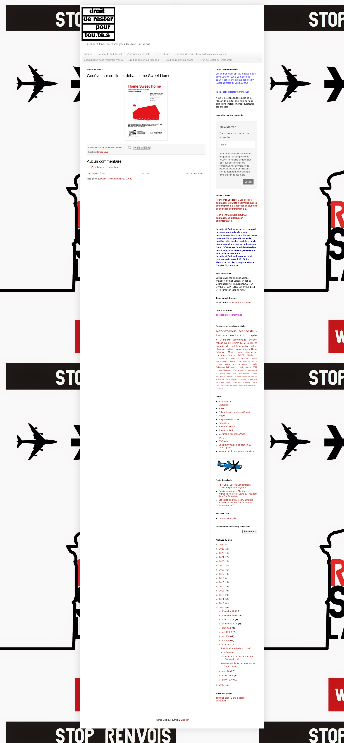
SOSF (221, 408)
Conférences (227, 652)
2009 (222, 607)
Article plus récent (96, 173)
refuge (219, 342)
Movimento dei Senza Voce (232, 434)
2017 (222, 574)
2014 (222, 586)
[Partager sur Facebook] (145, 148)
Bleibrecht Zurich (227, 430)
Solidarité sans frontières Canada (235, 412)
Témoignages (222, 698)
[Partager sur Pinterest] (148, 148)
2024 (222, 544)
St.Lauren (248, 370)
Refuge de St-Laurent (109, 53)
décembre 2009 (230, 611)
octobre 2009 (228, 619)
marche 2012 (251, 367)
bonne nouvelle (237, 367)
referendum (244, 373)
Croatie (223, 361)
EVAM (235, 342)
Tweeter (248, 302)
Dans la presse (238, 698)
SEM (243, 342)
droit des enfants (249, 358)
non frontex (231, 373)
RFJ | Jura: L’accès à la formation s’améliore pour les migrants (235, 486)
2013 (222, 590)
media (227, 364)
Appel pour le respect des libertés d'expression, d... (237, 657)
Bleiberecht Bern (227, 426)
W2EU (222, 415)
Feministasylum (243, 376)
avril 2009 (227, 644)
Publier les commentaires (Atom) (116, 179)
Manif (230, 352)
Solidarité (252, 342)
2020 (222, 561)
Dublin (227, 342)
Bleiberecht (221, 700)
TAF (228, 367)
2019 (222, 565)
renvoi (232, 355)
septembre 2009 (230, 623)
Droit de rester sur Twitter (180, 59)
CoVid (240, 370)
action (230, 349)
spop (239, 352)
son (223, 388)
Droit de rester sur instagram (216, 59)
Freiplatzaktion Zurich (229, 419)
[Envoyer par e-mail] (135, 148)
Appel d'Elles (231, 370)
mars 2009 (227, 671)
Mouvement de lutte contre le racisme (237, 451)
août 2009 (227, 628)
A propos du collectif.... (140, 53)
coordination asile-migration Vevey (103, 59)
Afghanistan (251, 352)
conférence (221, 355)
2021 (222, 557)
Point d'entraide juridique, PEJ (231, 215)
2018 (222, 570)
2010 (222, 603)
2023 (222, 549)
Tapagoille (224, 423)
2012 (222, 595)
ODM (239, 361)
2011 (222, 599)
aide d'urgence (250, 361)
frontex (226, 385)
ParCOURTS (226, 382)
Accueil (88, 53)
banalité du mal (225, 346)
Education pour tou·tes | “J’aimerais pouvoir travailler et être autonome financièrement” (236, 502)
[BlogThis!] (138, 148)
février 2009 (228, 675)
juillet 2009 (227, 632)
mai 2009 (226, 640)
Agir (224, 349)
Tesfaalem (246, 382)
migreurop (234, 385)
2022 (222, 553)
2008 (222, 685)
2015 (222, 582)
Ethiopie (231, 361)
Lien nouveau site (227, 518)
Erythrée (253, 364)
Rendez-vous (102, 152)
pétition (253, 339)
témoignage (239, 339)
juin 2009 (226, 636)
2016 (222, 578)
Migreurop (224, 405)
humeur (219, 364)
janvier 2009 (228, 680)
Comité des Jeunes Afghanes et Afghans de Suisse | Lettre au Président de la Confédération (238, 494)
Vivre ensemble (226, 401)
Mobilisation (252, 355)
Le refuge (163, 53)
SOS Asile (223, 441)
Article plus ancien (195, 173)
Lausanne (242, 379)
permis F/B (221, 370)
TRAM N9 (236, 382)
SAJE (221, 438)
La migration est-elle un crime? (236, 648)
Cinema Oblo (231, 376)
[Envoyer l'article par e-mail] (129, 147)
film (217, 361)
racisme (242, 385)
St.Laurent (220, 367)
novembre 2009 (230, 615)
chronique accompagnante (228, 358)
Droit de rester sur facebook (144, 59)
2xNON (241, 355)
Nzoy (218, 382)
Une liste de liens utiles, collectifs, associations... (202, 53)
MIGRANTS (252, 379)
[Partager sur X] (142, 148)
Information (242, 346)
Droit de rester (239, 364)
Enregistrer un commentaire (104, 167)
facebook (236, 302)
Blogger (184, 720)
